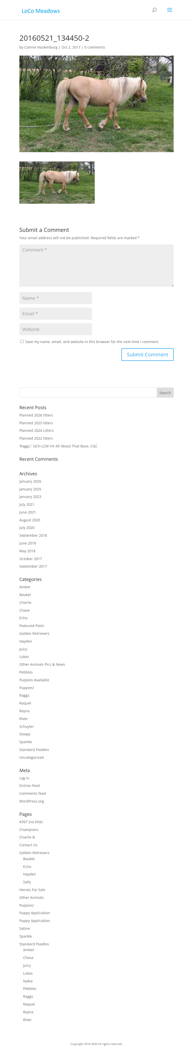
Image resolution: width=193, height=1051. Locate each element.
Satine (24, 928)
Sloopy (24, 734)
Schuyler (26, 726)
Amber (25, 586)
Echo (23, 617)
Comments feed (32, 793)
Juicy (23, 649)
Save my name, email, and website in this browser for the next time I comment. (92, 341)
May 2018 (27, 551)
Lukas (24, 656)
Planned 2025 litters (36, 423)
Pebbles (26, 672)
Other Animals (31, 897)
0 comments (94, 47)
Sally (27, 881)
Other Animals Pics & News (42, 664)
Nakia (28, 981)
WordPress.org (31, 801)
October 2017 (30, 558)
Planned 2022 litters (36, 438)
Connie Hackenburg (41, 47)
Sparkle (25, 741)
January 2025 (30, 489)
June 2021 (27, 512)
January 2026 (30, 481)
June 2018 (27, 543)
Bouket (25, 594)
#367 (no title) (30, 821)
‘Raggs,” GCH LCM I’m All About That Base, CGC (58, 446)
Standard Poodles (34, 749)
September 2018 (33, 535)
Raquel (25, 703)
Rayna (24, 710)
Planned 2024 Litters (36, 430)
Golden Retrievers (34, 633)
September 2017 (33, 566)
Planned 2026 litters (36, 415)
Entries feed (29, 785)
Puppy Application (34, 912)
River (23, 718)
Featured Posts (31, 625)
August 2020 (29, 520)
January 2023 (30, 496)
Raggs (24, 695)
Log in (24, 778)
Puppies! (26, 687)
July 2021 (26, 504)
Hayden (25, 641)
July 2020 (26, 527)
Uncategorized (31, 757)
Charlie (25, 602)
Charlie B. (27, 837)
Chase (24, 610)
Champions (28, 829)
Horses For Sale (32, 889)
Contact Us (28, 845)
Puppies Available (34, 680)
